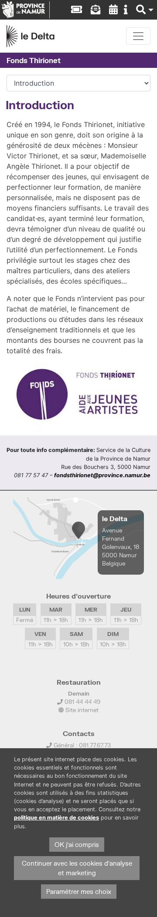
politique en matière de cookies (56, 817)
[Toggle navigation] (138, 36)
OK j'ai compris (77, 844)
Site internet (81, 709)
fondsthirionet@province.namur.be (102, 475)
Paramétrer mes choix (78, 891)
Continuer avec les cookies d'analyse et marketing (77, 868)
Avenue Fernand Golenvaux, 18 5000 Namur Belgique (120, 547)
